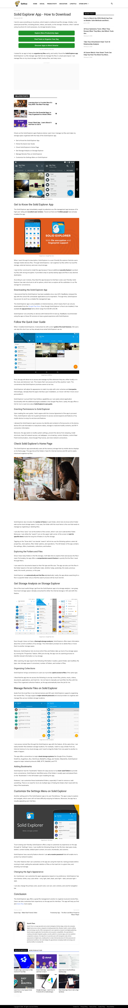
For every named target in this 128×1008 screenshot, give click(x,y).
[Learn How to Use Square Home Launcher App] (24, 981)
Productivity (52, 4)
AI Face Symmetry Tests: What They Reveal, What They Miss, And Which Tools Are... (99, 31)
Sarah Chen (31, 923)
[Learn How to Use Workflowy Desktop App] (69, 961)
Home (35, 4)
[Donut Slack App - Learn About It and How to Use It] (46, 961)
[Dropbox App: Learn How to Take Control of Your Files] (24, 961)
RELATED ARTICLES (21, 950)
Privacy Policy (84, 1006)
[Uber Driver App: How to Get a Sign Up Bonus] (69, 981)
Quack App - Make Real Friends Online (25, 913)
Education (63, 4)
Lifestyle (73, 4)
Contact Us (76, 1006)
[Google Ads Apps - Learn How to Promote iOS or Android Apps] (46, 981)
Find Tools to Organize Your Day (46, 39)
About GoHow (110, 1006)
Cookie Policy (101, 1006)
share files (20, 904)
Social (42, 4)
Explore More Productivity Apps (46, 33)
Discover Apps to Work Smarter (46, 45)
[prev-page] (15, 995)
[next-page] (18, 995)
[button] (112, 4)
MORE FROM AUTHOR (35, 950)
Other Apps (83, 4)
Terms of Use (92, 1006)
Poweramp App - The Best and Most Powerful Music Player (64, 913)
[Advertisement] (46, 77)
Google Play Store (34, 306)
